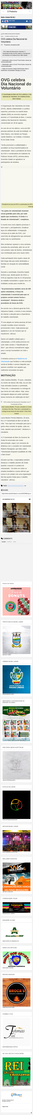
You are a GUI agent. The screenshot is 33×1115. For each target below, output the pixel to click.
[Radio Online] (30, 21)
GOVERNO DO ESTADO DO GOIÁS (11, 36)
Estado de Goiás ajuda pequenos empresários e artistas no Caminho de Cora (15, 512)
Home (2, 36)
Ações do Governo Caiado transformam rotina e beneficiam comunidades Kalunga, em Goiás (15, 69)
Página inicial (5, 1106)
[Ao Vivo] (3, 21)
